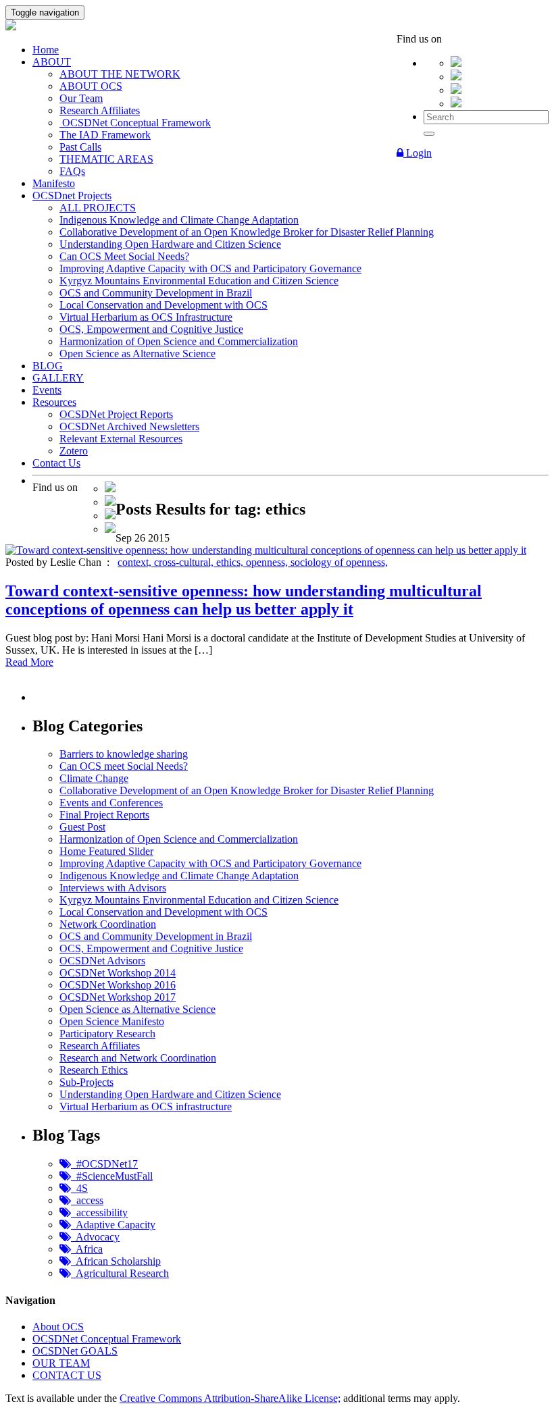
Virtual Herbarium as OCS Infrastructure (145, 317)
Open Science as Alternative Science (137, 353)
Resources (54, 402)
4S (79, 1188)
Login (417, 153)
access (87, 1200)
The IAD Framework (105, 134)
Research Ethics (93, 1070)
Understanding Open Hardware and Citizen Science (170, 244)
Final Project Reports (104, 814)
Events (46, 390)
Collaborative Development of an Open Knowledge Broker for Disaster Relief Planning (246, 232)
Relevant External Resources (120, 438)
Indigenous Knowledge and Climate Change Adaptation (179, 220)
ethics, (231, 562)
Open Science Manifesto (111, 1021)
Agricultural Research (120, 1273)
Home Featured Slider (106, 851)
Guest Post (82, 827)
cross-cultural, (185, 562)
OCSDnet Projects (71, 195)
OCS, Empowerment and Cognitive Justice (151, 329)
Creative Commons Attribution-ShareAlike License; (230, 1398)
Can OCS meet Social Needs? (123, 766)
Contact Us (56, 463)
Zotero (73, 450)
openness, (268, 562)
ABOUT (51, 62)
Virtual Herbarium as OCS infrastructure (145, 1106)
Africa (87, 1249)
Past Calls (80, 147)
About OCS (58, 1326)
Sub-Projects (86, 1082)
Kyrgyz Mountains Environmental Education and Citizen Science (198, 280)
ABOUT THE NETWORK (119, 74)
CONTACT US (66, 1375)
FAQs (72, 171)
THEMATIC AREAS (106, 159)
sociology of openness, (339, 562)
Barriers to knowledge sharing (123, 754)
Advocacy (95, 1237)
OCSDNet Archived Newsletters (129, 426)
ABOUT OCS (90, 86)
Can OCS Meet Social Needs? (124, 256)
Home (45, 49)
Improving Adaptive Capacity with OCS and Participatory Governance (210, 268)
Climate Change (93, 778)
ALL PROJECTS (97, 207)
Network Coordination (107, 924)
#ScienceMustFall (112, 1176)
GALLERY (58, 378)
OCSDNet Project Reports (116, 414)
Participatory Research (107, 1033)
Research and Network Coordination (137, 1058)
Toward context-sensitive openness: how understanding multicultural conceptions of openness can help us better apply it (243, 600)
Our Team (81, 98)
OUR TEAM (61, 1363)
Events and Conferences (111, 802)
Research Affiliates (99, 110)
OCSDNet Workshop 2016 (117, 985)
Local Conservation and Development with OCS (163, 305)
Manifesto (53, 183)
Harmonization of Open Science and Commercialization (178, 341)
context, (136, 562)
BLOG (47, 365)
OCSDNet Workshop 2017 (117, 997)
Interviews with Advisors (112, 887)
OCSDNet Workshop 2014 (117, 972)
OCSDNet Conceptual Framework (135, 122)
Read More (29, 662)
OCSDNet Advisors (102, 960)
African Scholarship (116, 1261)
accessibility (99, 1212)
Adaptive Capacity (113, 1224)
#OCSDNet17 (104, 1164)
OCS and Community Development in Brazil (155, 292)
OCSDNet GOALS (75, 1351)
